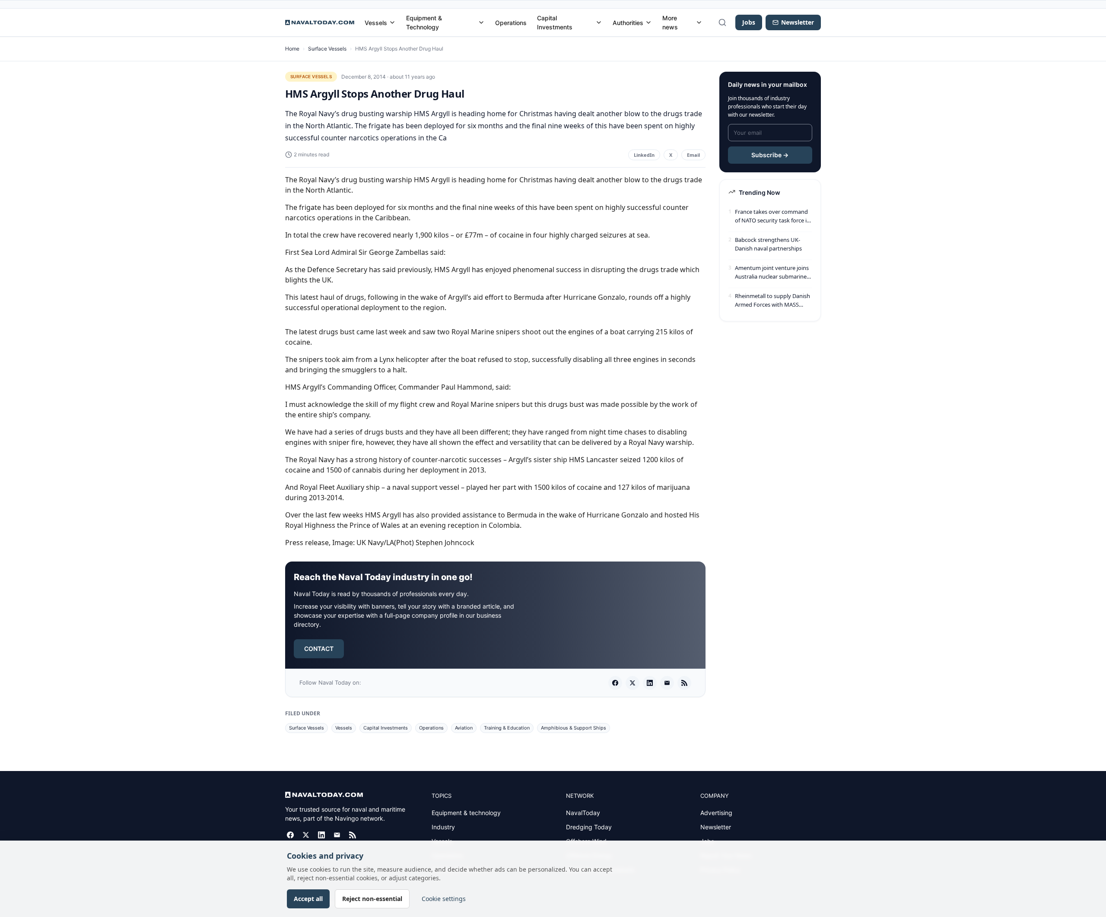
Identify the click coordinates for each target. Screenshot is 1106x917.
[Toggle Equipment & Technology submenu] (481, 22)
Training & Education (507, 728)
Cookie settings (444, 899)
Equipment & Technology (424, 22)
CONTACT (319, 648)
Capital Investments (554, 22)
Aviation (464, 728)
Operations (511, 22)
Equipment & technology (466, 812)
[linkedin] (650, 683)
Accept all (308, 899)
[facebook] (615, 683)
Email (693, 155)
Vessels (376, 22)
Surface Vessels (327, 48)
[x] (632, 683)
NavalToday (583, 812)
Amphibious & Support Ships (573, 728)
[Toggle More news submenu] (699, 22)
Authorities (628, 22)
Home (292, 48)
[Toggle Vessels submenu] (392, 22)
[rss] (684, 683)
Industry (443, 827)
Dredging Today (589, 827)
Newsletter (715, 827)
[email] (667, 683)
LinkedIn (644, 155)
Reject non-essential (372, 899)
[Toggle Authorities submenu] (648, 22)
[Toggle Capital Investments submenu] (598, 22)
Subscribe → (769, 155)
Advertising (716, 812)
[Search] (722, 22)
